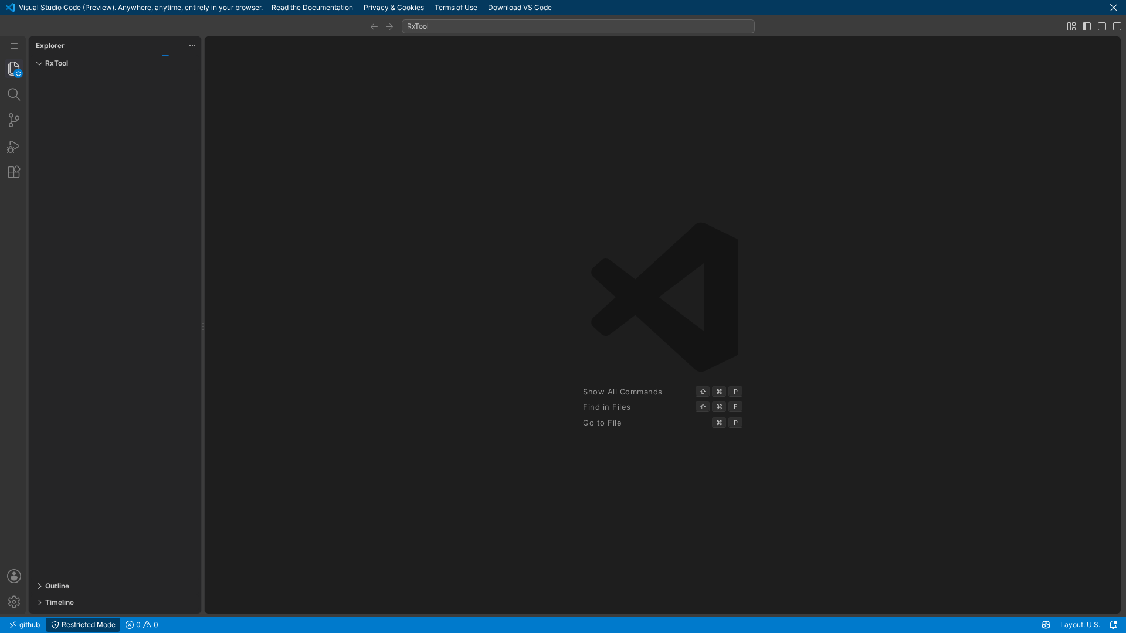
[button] (1113, 7)
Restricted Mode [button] (88, 624)
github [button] (29, 624)
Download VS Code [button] (520, 7)
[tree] (115, 325)
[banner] (563, 7)
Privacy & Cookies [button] (394, 7)
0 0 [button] (146, 624)
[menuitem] (14, 46)
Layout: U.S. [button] (1080, 624)
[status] (563, 625)
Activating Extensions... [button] (216, 624)
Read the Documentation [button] (312, 7)
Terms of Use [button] (456, 7)
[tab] (14, 68)
